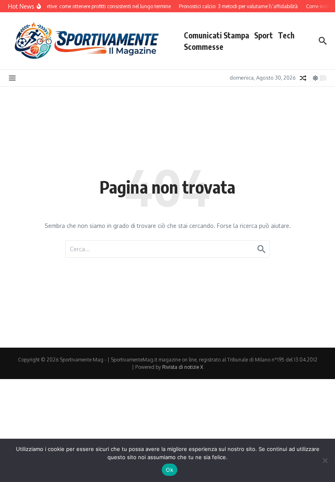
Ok (169, 469)
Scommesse (203, 46)
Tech (286, 35)
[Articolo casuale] (303, 78)
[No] (325, 460)
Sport (263, 35)
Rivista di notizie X (182, 367)
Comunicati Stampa (216, 35)
